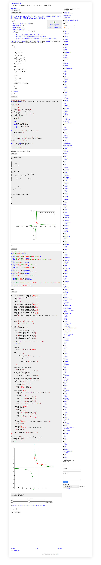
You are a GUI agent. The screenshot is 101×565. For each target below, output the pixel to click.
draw (47, 502)
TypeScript (66, 291)
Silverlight (66, 262)
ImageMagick (67, 119)
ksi (65, 156)
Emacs (16, 91)
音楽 (65, 348)
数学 (44, 505)
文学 (65, 438)
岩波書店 (48, 41)
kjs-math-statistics (68, 146)
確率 (65, 355)
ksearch (66, 154)
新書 (65, 387)
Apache (66, 41)
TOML (65, 286)
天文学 (65, 412)
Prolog (65, 223)
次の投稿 (13, 548)
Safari (65, 249)
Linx (65, 161)
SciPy (65, 259)
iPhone (66, 129)
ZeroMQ (66, 321)
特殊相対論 (66, 419)
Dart (65, 76)
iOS (65, 126)
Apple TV (66, 44)
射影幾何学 (66, 379)
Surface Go (16, 23)
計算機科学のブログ (68, 14)
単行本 (65, 404)
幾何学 (65, 358)
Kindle (65, 138)
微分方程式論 (67, 430)
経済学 (65, 363)
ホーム (36, 548)
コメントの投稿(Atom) (15, 550)
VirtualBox (66, 302)
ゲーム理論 (66, 324)
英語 (65, 345)
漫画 (65, 443)
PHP (65, 210)
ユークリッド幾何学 (68, 334)
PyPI (65, 233)
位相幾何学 (66, 339)
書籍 (65, 383)
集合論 (65, 382)
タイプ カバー (23, 23)
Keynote (66, 137)
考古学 (65, 374)
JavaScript (24, 505)
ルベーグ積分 (67, 335)
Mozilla (66, 185)
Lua (65, 164)
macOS (66, 167)
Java (65, 132)
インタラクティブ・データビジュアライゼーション (29, 38)
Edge (65, 81)
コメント (67, 28)
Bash (65, 50)
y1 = (12, 502)
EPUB (65, 86)
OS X (65, 202)
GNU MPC (66, 102)
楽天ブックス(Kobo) (53, 27)
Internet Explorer (68, 122)
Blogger (66, 57)
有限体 (65, 444)
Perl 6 (65, 209)
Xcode (65, 318)
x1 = (12, 500)
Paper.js (66, 206)
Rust (65, 247)
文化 (65, 436)
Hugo (65, 116)
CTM (65, 73)
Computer (66, 66)
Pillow (65, 212)
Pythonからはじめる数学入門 (23, 34)
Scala (65, 252)
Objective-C (67, 198)
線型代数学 (66, 398)
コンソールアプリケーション (70, 327)
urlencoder (66, 297)
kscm (65, 153)
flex (65, 97)
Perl (65, 207)
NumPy (66, 196)
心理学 (65, 385)
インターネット (67, 323)
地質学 (65, 407)
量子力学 (66, 452)
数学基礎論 (66, 390)
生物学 (65, 396)
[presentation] (20, 55)
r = (11, 499)
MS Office (66, 186)
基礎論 (65, 356)
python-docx (67, 236)
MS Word (66, 188)
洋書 (65, 447)
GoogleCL (66, 108)
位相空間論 (66, 340)
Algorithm (66, 34)
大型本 (65, 403)
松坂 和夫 (30, 41)
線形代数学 (66, 399)
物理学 (65, 435)
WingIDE (66, 315)
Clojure (66, 63)
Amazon (66, 36)
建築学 (65, 369)
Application (66, 46)
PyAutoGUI (66, 226)
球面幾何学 (66, 361)
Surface (66, 273)
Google (66, 105)
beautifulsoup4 (67, 52)
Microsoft (66, 182)
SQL (65, 267)
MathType (66, 175)
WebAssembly (67, 308)
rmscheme (66, 244)
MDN (65, 180)
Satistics (66, 251)
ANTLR (66, 39)
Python (34, 505)
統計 (65, 415)
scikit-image (67, 257)
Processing (66, 220)
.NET (65, 31)
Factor (65, 90)
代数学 (65, 401)
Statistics (66, 271)
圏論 (65, 367)
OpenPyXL (66, 199)
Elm (65, 84)
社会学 (65, 380)
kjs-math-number (68, 145)
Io (64, 124)
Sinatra (66, 263)
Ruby (65, 246)
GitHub (65, 22)
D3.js (21, 505)
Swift (65, 275)
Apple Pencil (22, 29)
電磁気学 (66, 414)
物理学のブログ (67, 15)
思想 (65, 377)
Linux (65, 159)
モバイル (66, 332)
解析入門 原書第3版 (15, 41)
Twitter (65, 289)
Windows (66, 311)
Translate (68, 488)
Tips (65, 284)
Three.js (66, 283)
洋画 (65, 446)
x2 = (29, 500)
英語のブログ (67, 17)
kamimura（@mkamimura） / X (71, 20)
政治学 (65, 395)
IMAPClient (66, 121)
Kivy (65, 140)
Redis (65, 241)
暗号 (65, 337)
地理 (65, 409)
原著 (54, 25)
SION (65, 265)
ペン (29, 23)
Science (66, 255)
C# (65, 62)
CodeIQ (66, 65)
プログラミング (67, 331)
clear (51, 502)
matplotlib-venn (67, 178)
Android (66, 38)
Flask (65, 95)
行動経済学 (66, 375)
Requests (66, 243)
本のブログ (66, 10)
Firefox (65, 94)
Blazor (65, 55)
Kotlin (65, 148)
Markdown (66, 170)
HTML (65, 113)
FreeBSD (66, 98)
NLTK (65, 191)
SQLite (65, 270)
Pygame (66, 228)
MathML (66, 174)
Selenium (66, 260)
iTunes (65, 130)
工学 (65, 372)
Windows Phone (67, 313)
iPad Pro (15, 29)
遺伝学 (65, 342)
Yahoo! (59, 27)
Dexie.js (66, 79)
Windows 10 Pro (17, 25)
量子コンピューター (68, 451)
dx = (28, 499)
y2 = (29, 502)
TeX (65, 279)
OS (65, 201)
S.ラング (23, 41)
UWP (65, 300)
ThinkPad (66, 281)
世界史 (65, 393)
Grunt (65, 110)
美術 (65, 431)
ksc (65, 150)
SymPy (37, 505)
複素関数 (66, 433)
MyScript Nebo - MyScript (19, 31)
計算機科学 (66, 364)
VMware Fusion (67, 305)
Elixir (65, 82)
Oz (65, 204)
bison (65, 54)
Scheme (66, 254)
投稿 (66, 25)
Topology (66, 287)
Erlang (65, 87)
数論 (65, 391)
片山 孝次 (39, 41)
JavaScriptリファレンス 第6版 (23, 36)
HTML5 (66, 114)
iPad (65, 127)
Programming (30, 505)
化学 (65, 350)
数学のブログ (67, 12)
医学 (65, 343)
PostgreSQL (67, 215)
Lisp (65, 162)
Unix (65, 295)
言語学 (65, 371)
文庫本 (65, 439)
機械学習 (66, 359)
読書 (65, 420)
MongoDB (66, 183)
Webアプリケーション (69, 310)
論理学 (65, 457)
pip (65, 214)
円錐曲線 (66, 347)
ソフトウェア (67, 329)
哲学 (65, 411)
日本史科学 (66, 423)
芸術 (65, 366)
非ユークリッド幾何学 (69, 427)
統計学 (65, 417)
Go (65, 103)
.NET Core (66, 33)
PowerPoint (66, 217)
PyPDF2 (66, 230)
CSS (65, 71)
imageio (66, 118)
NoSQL (66, 194)
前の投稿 (60, 548)
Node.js (66, 193)
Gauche (66, 100)
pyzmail (66, 238)
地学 (65, 406)
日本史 (65, 422)
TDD (65, 278)
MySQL (66, 190)
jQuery (65, 135)
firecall (65, 92)
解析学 (41, 505)
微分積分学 (66, 428)
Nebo (14, 27)
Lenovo (66, 158)
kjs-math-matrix (67, 143)
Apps (65, 18)
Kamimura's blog (17, 3)
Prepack (66, 218)
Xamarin (66, 316)
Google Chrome (67, 106)
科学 (65, 351)
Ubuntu (66, 292)
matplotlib (66, 177)
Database (66, 78)
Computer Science (68, 68)
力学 (65, 454)
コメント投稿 (67, 326)
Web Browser (67, 307)
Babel (65, 49)
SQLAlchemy (67, 268)
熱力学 (65, 425)
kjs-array (66, 142)
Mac (65, 166)
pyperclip (66, 231)
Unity (65, 294)
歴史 (65, 455)
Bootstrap (66, 58)
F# (65, 89)
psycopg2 (66, 225)
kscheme (66, 151)
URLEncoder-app (68, 299)
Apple (65, 42)
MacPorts (66, 169)
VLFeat (66, 303)
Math (65, 172)
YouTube (66, 319)
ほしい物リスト (14, 8)
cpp (65, 70)
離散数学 (66, 449)
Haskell (66, 111)
